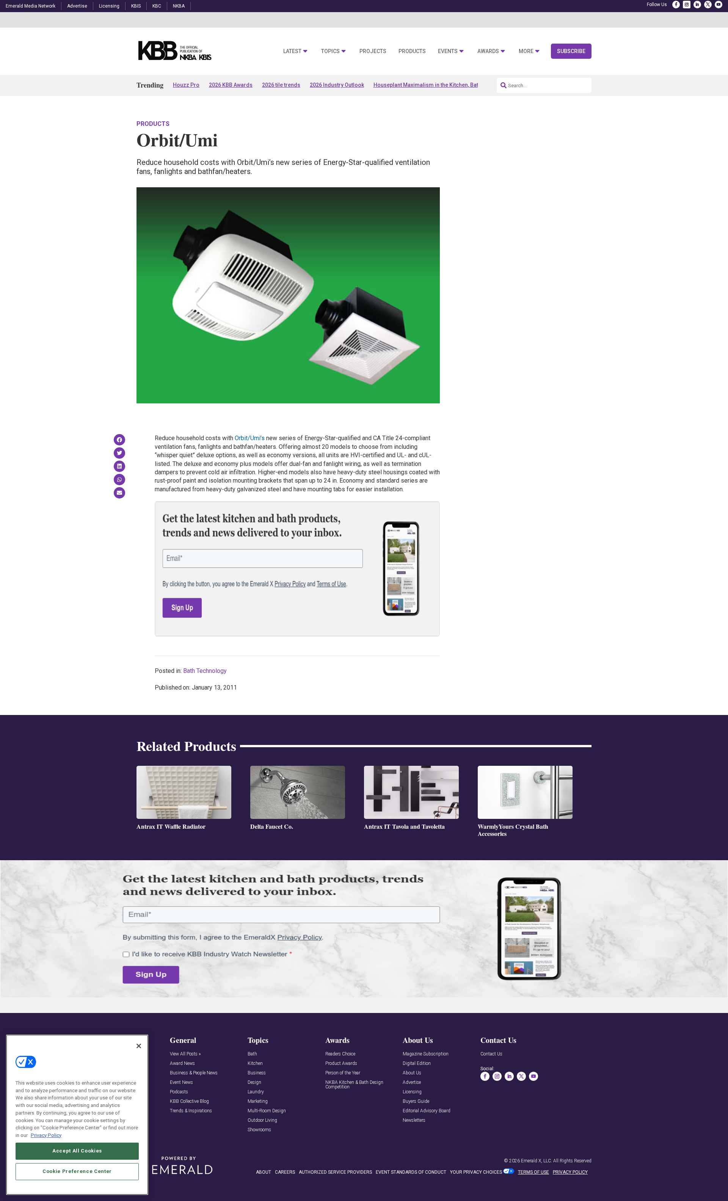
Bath (252, 1054)
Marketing (258, 1101)
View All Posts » (185, 1054)
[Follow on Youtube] (718, 4)
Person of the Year (342, 1073)
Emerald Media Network (30, 6)
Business (257, 1073)
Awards (488, 51)
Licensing (109, 6)
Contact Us (491, 1054)
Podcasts (179, 1092)
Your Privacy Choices (476, 1172)
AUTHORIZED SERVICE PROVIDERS (335, 1172)
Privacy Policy (46, 1135)
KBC (156, 6)
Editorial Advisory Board (426, 1110)
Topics (330, 51)
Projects (372, 51)
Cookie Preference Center (77, 1171)
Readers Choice (340, 1054)
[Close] (138, 1046)
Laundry (256, 1092)
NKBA (179, 6)
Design (254, 1082)
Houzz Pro (186, 85)
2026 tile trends (281, 85)
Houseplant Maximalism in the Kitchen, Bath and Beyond (442, 85)
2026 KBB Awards (231, 85)
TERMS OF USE (533, 1172)
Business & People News (194, 1073)
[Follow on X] (708, 4)
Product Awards (341, 1063)
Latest (292, 51)
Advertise (77, 6)
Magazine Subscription (426, 1054)
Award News (182, 1063)
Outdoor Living (262, 1120)
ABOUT (263, 1172)
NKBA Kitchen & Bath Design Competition (354, 1085)
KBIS (136, 6)
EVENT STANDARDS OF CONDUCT (411, 1172)
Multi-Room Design (267, 1110)
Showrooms (259, 1129)
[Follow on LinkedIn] (697, 4)
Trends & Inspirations (191, 1110)
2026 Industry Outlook (337, 85)
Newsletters (414, 1120)
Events (448, 51)
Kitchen (255, 1063)
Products (412, 51)
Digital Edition (417, 1063)
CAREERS (285, 1172)
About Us (412, 1073)
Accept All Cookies (77, 1151)
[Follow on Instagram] (686, 4)
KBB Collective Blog (189, 1101)
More (526, 51)
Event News (181, 1082)
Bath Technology (205, 670)
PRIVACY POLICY (570, 1172)
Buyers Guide (416, 1101)
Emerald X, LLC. (536, 1160)
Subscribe (571, 51)
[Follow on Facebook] (676, 4)
